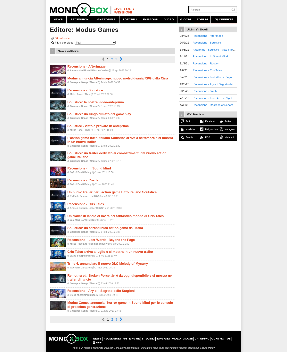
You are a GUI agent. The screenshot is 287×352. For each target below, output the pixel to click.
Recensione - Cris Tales (85, 204)
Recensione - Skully (205, 91)
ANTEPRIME (106, 19)
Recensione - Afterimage (86, 66)
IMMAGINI (150, 19)
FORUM (202, 19)
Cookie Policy (207, 348)
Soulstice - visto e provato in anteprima (98, 126)
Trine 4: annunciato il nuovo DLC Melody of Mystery (107, 264)
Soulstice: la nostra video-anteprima (95, 102)
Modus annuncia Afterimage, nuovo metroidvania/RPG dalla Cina (117, 78)
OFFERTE (225, 19)
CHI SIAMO (201, 338)
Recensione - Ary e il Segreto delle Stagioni (101, 291)
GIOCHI (185, 19)
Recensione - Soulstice (85, 90)
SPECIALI (129, 19)
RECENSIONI (79, 19)
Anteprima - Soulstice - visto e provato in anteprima (224, 49)
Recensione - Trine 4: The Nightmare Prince (220, 98)
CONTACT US (221, 338)
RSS (97, 342)
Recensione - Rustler (83, 180)
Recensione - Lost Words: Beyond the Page (101, 240)
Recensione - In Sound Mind (89, 168)
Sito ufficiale (62, 38)
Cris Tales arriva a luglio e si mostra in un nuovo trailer (110, 252)
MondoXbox (80, 10)
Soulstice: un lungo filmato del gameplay (99, 114)
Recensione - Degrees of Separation (215, 104)
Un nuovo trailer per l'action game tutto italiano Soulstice (112, 192)
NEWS (58, 19)
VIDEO (169, 19)
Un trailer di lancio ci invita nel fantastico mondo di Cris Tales (115, 216)
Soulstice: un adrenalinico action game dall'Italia (105, 228)
